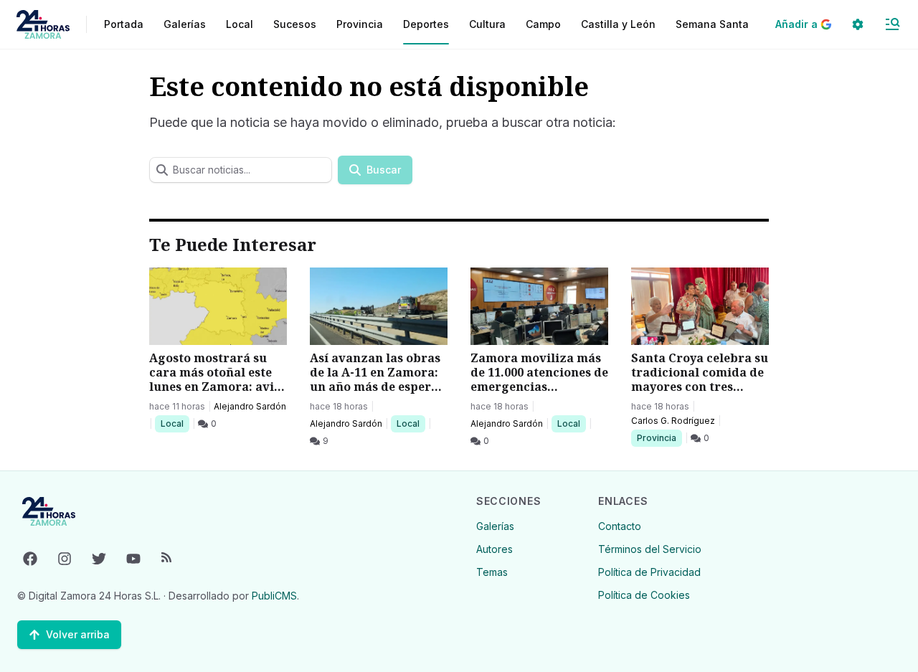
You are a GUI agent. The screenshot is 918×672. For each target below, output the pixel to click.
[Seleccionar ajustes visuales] (857, 24)
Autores (494, 549)
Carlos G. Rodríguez (673, 420)
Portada (123, 24)
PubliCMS (274, 596)
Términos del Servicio (649, 549)
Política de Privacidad (649, 572)
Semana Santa (712, 24)
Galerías (185, 24)
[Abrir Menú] (892, 24)
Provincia (658, 437)
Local (174, 423)
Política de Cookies (644, 595)
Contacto (619, 526)
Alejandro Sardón (250, 406)
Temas (492, 572)
